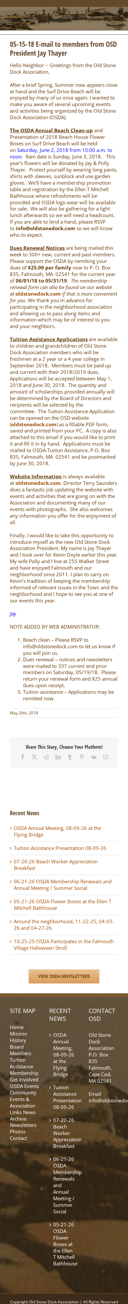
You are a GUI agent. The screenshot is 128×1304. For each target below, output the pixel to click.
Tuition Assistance (21, 1063)
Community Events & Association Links (23, 1102)
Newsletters (23, 1125)
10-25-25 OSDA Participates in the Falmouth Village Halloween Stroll (64, 944)
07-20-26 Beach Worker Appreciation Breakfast (56, 864)
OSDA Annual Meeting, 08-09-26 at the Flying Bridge (57, 831)
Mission (18, 1033)
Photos (18, 1131)
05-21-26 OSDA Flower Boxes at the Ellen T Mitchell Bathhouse (62, 904)
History (18, 1040)
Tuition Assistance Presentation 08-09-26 (60, 848)
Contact (18, 1138)
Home (17, 1027)
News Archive (22, 1115)
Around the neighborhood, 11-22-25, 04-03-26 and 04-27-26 (64, 924)
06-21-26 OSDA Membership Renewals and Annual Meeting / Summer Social (63, 884)
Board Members (20, 1049)
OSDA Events (24, 1086)
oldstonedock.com (38, 293)
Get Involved (24, 1079)
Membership (24, 1073)
